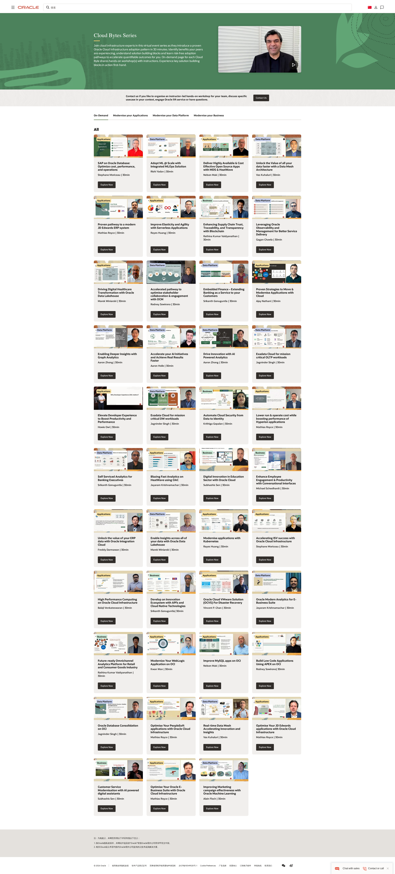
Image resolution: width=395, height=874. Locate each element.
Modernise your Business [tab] (209, 115)
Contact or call (376, 868)
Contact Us (261, 97)
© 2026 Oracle (100, 865)
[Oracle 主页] (28, 7)
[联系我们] (382, 7)
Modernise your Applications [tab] (130, 115)
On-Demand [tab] (101, 115)
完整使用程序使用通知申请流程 (163, 865)
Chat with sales (351, 868)
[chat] (337, 868)
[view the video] (259, 49)
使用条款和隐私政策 (120, 865)
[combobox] (197, 7)
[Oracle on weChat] (283, 865)
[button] (13, 7)
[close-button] (388, 868)
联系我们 (268, 865)
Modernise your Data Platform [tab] (171, 115)
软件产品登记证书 (139, 865)
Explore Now (107, 184)
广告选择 (222, 865)
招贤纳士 (233, 865)
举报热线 (258, 865)
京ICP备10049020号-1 (188, 865)
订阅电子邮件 (245, 865)
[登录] (376, 7)
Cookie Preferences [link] (208, 865)
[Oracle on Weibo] (291, 865)
